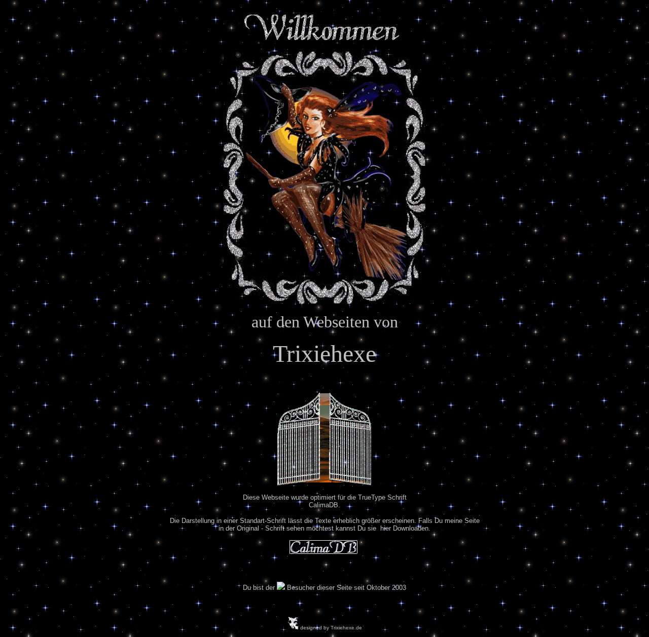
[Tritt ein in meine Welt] (324, 482)
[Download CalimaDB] (323, 551)
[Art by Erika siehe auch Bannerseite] (324, 175)
